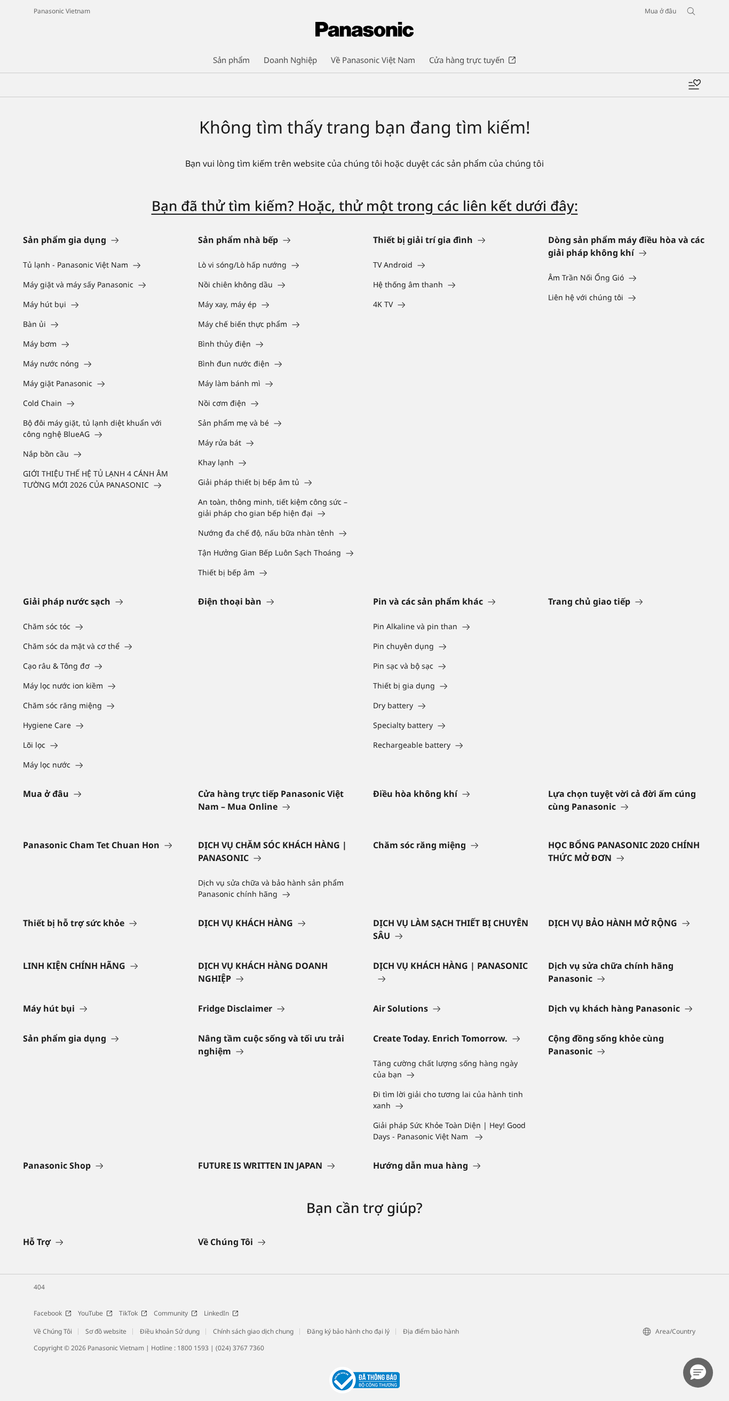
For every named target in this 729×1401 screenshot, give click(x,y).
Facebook (48, 1313)
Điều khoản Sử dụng (170, 1331)
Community (171, 1313)
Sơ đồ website (105, 1331)
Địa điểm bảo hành (431, 1331)
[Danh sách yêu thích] (694, 85)
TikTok (128, 1313)
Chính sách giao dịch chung (253, 1331)
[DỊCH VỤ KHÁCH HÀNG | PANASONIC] (452, 978)
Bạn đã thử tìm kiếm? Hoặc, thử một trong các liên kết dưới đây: (365, 205)
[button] (698, 1373)
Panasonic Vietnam (62, 10)
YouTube (90, 1313)
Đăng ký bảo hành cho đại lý (348, 1331)
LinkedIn (216, 1313)
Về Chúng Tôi (53, 1331)
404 (39, 1287)
